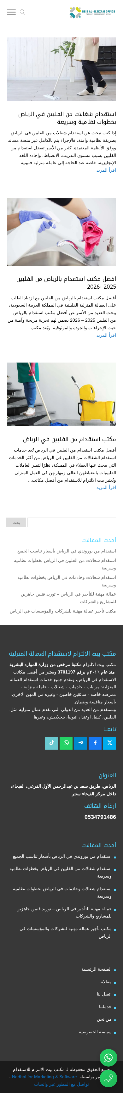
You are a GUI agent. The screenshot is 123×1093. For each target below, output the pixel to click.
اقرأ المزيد (106, 170)
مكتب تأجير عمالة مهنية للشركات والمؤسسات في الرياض (63, 610)
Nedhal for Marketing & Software (44, 1076)
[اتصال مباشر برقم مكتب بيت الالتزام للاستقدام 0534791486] (108, 1078)
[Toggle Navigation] (11, 13)
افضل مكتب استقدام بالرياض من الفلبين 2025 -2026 (66, 283)
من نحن (104, 1019)
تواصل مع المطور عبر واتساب (61, 1084)
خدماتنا (105, 1006)
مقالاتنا (105, 981)
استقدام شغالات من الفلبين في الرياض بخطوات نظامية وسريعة (67, 118)
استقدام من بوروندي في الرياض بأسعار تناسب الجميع (66, 550)
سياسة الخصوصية (95, 1031)
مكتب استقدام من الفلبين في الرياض (69, 439)
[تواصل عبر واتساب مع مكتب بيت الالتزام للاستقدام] (108, 1058)
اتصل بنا (104, 993)
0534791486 (100, 817)
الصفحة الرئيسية (96, 969)
